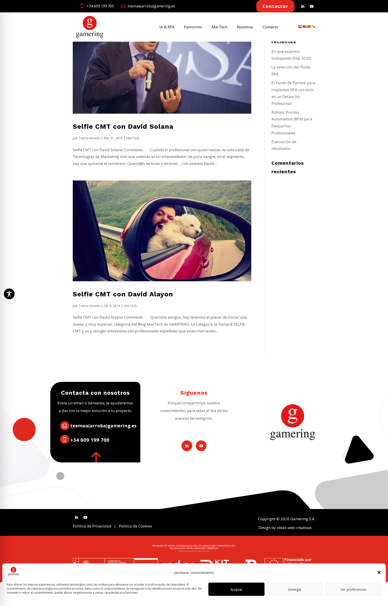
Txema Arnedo (89, 138)
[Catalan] (309, 26)
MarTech (219, 27)
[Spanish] (300, 26)
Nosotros (245, 27)
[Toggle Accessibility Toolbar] (9, 294)
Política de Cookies (135, 526)
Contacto (270, 27)
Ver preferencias (353, 589)
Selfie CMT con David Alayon (123, 294)
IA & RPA (166, 27)
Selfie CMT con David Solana (123, 126)
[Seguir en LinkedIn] (302, 6)
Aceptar (236, 589)
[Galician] (313, 26)
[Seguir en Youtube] (311, 6)
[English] (304, 26)
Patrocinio (193, 27)
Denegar (295, 589)
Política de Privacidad (92, 526)
